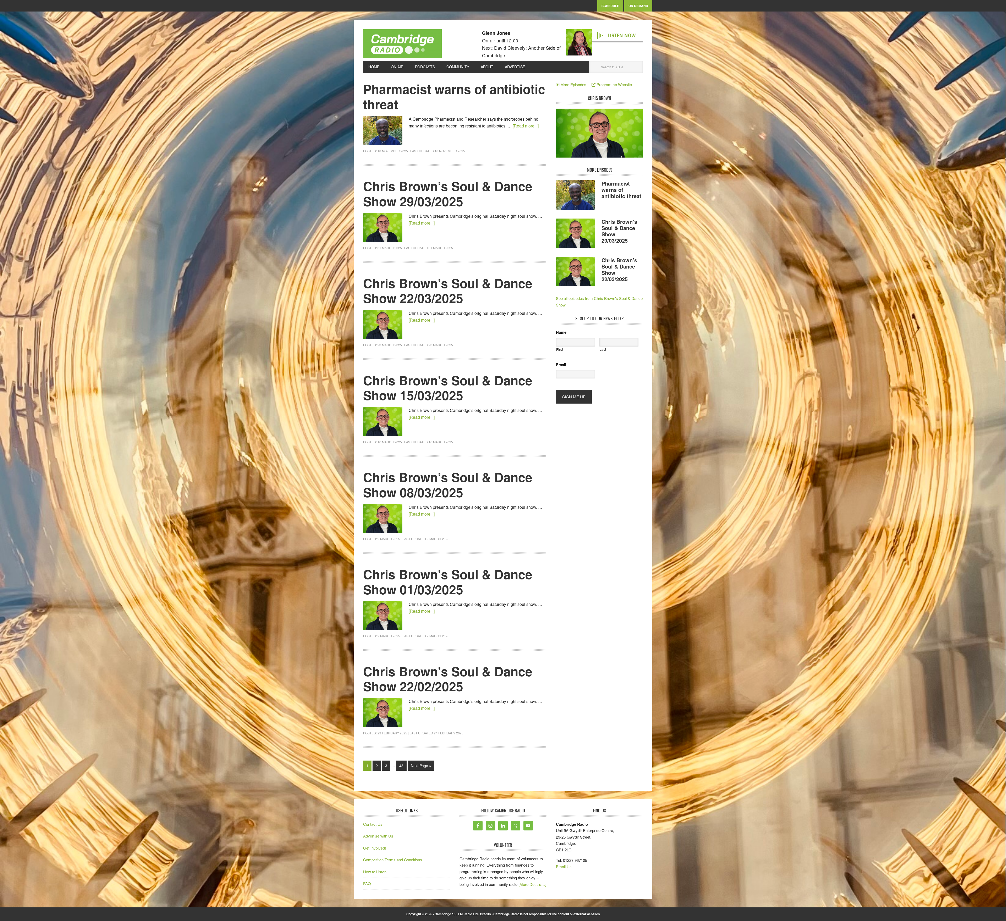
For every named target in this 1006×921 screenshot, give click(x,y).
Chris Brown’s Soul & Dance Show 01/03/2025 (447, 581)
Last (603, 349)
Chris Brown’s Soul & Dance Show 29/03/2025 (447, 193)
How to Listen (374, 871)
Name (561, 332)
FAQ (367, 883)
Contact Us (372, 824)
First (559, 349)
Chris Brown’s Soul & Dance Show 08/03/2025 (447, 484)
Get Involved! (374, 848)
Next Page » (421, 765)
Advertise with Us (378, 836)
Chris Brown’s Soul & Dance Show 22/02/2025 (447, 678)
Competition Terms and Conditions (392, 859)
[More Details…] (532, 884)
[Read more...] (526, 126)
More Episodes (575, 84)
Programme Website (613, 84)
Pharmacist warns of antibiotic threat (454, 96)
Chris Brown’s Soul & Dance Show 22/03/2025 (447, 290)
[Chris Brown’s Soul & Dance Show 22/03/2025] (575, 272)
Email (561, 364)
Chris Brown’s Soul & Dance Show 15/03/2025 (447, 387)
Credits (485, 914)
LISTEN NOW (622, 35)
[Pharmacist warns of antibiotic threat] (575, 195)
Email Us (564, 866)
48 (401, 765)
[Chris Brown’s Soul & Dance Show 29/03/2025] (575, 234)
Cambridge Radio (402, 45)
